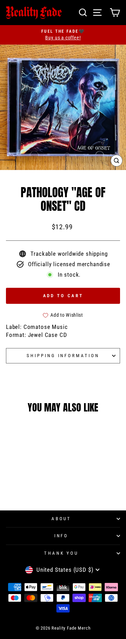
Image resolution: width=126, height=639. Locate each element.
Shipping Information (63, 355)
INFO (61, 535)
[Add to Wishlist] (40, 458)
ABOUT (61, 518)
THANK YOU (61, 553)
